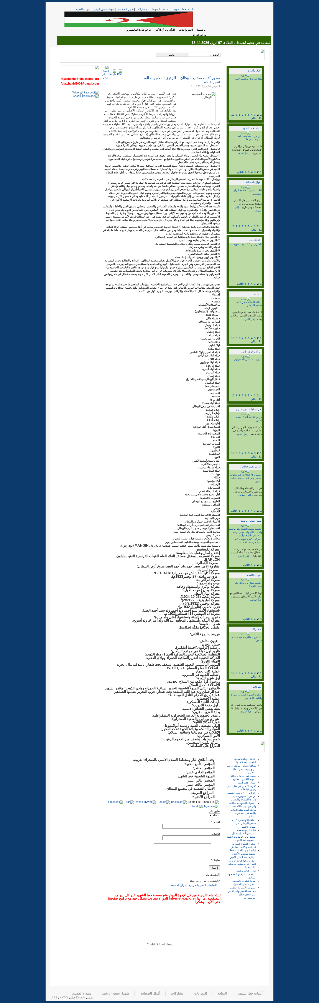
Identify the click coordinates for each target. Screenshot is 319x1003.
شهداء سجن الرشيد (103, 9)
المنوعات (155, 9)
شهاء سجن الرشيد (251, 520)
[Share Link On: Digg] (129, 801)
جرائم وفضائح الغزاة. (250, 466)
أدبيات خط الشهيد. (183, 9)
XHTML (64, 997)
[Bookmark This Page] (179, 801)
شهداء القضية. (82, 9)
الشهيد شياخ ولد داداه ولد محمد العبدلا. (248, 584)
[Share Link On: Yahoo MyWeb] (145, 801)
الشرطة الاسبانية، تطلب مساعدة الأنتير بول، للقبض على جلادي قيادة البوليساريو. (241, 892)
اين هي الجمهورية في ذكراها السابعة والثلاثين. (243, 798)
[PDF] (119, 74)
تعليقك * (215, 860)
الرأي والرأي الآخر (165, 29)
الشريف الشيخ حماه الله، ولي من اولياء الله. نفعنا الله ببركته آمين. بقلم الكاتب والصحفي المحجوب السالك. (241, 810)
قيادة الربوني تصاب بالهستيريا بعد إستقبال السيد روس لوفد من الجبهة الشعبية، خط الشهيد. (241, 835)
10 (232, 114)
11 (260, 118)
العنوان (216, 833)
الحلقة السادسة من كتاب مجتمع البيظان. (248, 304)
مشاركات (141, 9)
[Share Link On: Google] (163, 801)
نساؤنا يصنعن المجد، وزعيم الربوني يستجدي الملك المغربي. (241, 769)
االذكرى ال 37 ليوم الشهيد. (247, 244)
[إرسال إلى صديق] (105, 77)
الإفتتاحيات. (255, 239)
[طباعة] (113, 74)
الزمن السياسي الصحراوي (248, 359)
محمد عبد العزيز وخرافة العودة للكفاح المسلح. (243, 777)
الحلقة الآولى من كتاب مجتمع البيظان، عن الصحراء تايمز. (244, 823)
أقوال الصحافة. (125, 9)
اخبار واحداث (186, 29)
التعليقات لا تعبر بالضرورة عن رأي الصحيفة (194, 885)
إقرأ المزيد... (242, 153)
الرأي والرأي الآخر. (251, 351)
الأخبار (216, 82)
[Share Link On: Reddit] (197, 806)
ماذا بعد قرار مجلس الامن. (248, 78)
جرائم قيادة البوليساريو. (248, 409)
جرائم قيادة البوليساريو (139, 29)
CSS (54, 997)
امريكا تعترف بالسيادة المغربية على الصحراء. (244, 882)
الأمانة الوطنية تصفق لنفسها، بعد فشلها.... (245, 760)
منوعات (257, 686)
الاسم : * (215, 822)
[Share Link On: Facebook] (116, 801)
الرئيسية (201, 29)
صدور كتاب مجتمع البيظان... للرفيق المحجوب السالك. (241, 874)
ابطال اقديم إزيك (247, 782)
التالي (254, 118)
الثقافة (166, 9)
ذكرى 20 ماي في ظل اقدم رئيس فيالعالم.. (241, 788)
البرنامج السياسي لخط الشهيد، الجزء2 (249, 138)
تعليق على (214, 811)
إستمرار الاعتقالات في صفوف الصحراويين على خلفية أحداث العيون (246, 478)
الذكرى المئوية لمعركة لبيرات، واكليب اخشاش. (246, 696)
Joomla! (81, 997)
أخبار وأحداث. (254, 70)
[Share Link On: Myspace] (211, 806)
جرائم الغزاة (199, 35)
